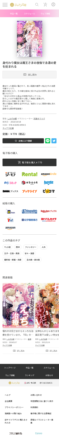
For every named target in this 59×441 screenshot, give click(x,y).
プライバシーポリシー (14, 407)
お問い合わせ (36, 395)
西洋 (18, 247)
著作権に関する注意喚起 (41, 413)
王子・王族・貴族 (11, 253)
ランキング (29, 375)
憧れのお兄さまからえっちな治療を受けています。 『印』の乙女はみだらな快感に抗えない (18, 334)
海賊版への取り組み (13, 413)
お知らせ (49, 375)
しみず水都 (12, 118)
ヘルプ (7, 395)
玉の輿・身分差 (33, 259)
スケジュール (29, 13)
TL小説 (7, 247)
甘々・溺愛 (29, 253)
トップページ (10, 367)
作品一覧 (14, 13)
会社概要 (8, 401)
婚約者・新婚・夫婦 (12, 259)
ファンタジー (30, 247)
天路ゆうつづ (39, 118)
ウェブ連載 (45, 13)
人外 (43, 247)
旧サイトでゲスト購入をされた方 (16, 421)
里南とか (31, 339)
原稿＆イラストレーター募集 (42, 421)
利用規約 (34, 407)
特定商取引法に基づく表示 (42, 401)
